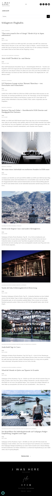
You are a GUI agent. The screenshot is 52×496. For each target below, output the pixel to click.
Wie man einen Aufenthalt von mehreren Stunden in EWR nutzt (25, 169)
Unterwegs (7, 30)
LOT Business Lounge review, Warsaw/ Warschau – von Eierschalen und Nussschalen (22, 84)
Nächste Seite (26, 456)
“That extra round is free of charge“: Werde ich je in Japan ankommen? (23, 34)
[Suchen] (48, 16)
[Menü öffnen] (26, 4)
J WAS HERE (6, 3)
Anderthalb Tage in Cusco (11, 347)
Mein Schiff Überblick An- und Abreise (16, 58)
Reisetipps (11, 55)
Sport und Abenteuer (26, 344)
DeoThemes (32, 488)
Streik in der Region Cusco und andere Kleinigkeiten (21, 229)
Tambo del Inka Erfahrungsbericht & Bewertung (19, 288)
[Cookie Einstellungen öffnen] (3, 494)
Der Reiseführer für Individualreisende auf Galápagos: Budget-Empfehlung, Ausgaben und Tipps (25, 432)
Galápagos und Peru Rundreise (9, 225)
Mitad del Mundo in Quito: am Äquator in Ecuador (20, 370)
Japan (3, 30)
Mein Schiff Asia (5, 55)
